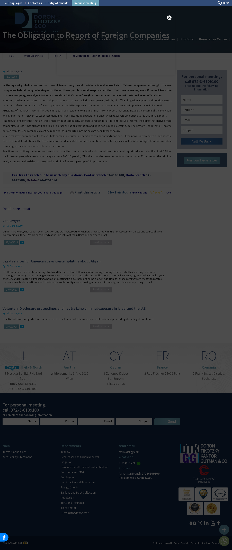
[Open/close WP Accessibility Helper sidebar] (4, 537)
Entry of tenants (58, 3)
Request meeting (85, 3)
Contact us (35, 3)
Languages (15, 3)
